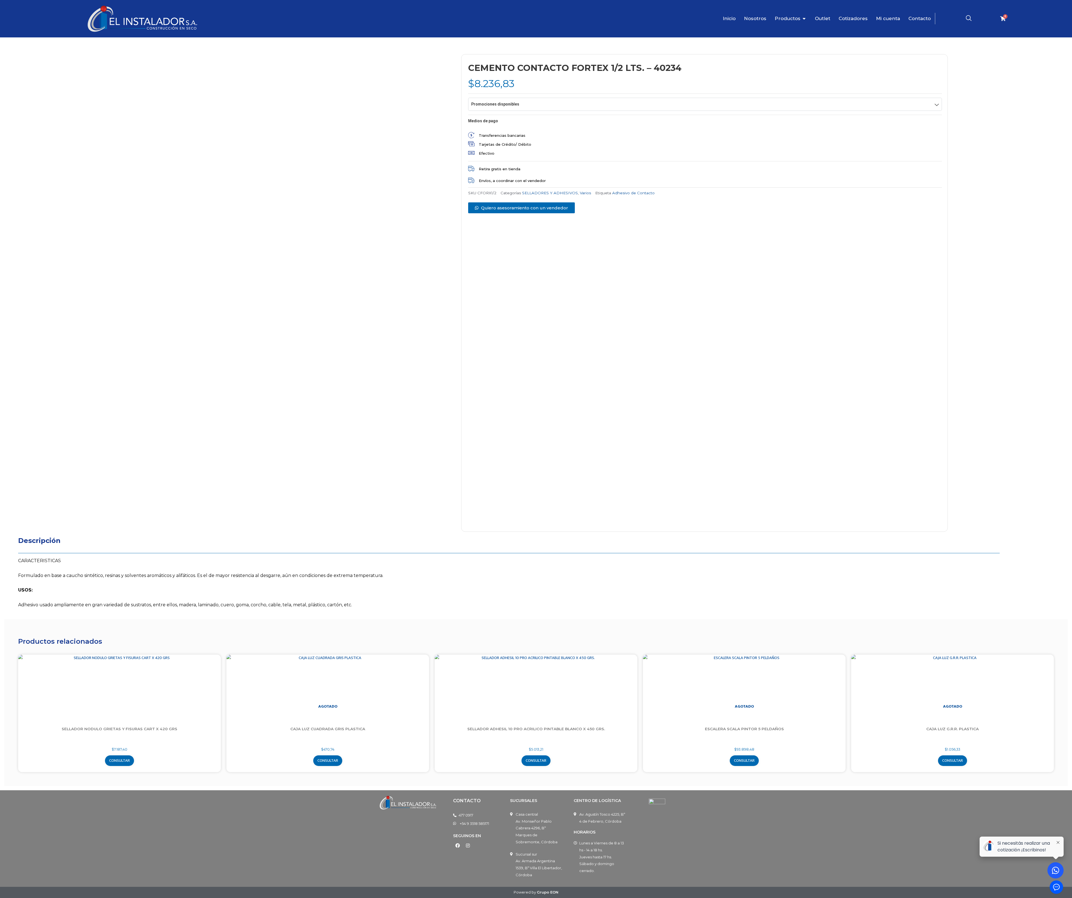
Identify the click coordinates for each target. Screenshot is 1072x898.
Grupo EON (547, 892)
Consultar (119, 760)
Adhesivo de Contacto (633, 193)
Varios (585, 193)
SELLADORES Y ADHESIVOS (550, 193)
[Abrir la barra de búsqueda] (969, 18)
